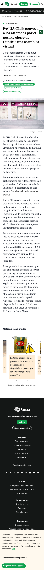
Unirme (24, 4)
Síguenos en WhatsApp (12, 88)
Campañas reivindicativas (22, 485)
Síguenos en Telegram (12, 91)
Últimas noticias (22, 441)
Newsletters (22, 457)
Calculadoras (22, 512)
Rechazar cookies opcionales (15, 558)
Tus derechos (22, 504)
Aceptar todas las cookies (14, 566)
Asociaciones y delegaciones (22, 529)
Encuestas (22, 493)
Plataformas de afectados (22, 489)
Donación (34, 4)
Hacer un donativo (22, 428)
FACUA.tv (22, 449)
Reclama (22, 508)
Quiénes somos (22, 525)
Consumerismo (22, 453)
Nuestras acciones (22, 445)
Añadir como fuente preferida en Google (19, 84)
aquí (13, 549)
